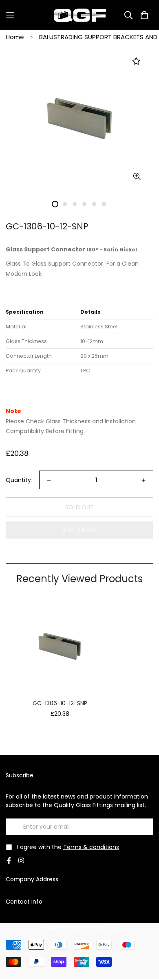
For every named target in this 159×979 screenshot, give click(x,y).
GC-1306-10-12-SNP (60, 703)
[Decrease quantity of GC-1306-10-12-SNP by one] (49, 480)
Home (15, 37)
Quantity (18, 480)
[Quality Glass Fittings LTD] (80, 15)
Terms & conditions (91, 847)
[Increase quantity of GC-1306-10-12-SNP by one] (143, 480)
